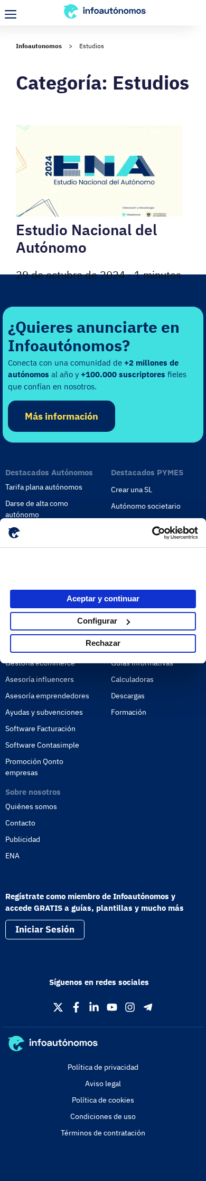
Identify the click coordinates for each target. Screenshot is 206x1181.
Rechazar (103, 642)
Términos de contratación (103, 1133)
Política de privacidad (103, 1067)
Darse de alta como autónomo (36, 509)
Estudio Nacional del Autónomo (86, 238)
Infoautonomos (39, 46)
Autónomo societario (146, 506)
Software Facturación (40, 728)
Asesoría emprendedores (47, 695)
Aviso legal (103, 1083)
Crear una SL (131, 489)
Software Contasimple (42, 745)
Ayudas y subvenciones (44, 712)
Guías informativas (142, 663)
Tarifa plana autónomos (43, 487)
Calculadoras (132, 679)
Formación (128, 712)
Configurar (97, 620)
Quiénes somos (31, 806)
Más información (61, 416)
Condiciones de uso (103, 1116)
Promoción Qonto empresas (34, 767)
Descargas (128, 695)
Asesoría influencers (39, 679)
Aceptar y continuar (103, 598)
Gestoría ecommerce (40, 663)
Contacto (20, 823)
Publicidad (22, 839)
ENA (12, 855)
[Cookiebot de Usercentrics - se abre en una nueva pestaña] (152, 533)
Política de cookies (103, 1100)
